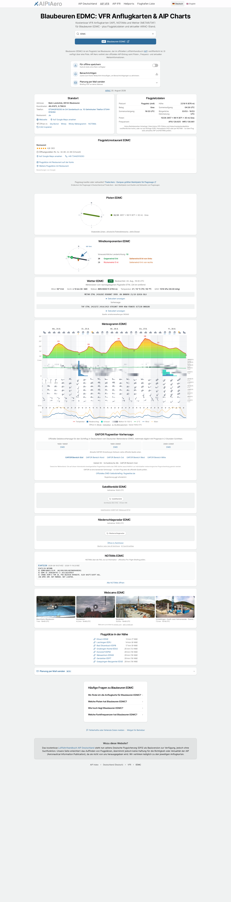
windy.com (118, 625)
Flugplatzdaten (156, 98)
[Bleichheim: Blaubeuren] (55, 607)
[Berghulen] (135, 607)
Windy (63, 124)
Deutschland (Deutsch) (113, 764)
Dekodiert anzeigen (116, 298)
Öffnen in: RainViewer (115, 543)
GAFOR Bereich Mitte (156, 457)
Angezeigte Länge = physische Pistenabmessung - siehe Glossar (115, 232)
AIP (145, 51)
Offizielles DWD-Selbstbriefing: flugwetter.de (115, 473)
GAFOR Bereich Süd (74, 457)
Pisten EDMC (115, 197)
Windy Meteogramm (77, 124)
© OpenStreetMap (127, 546)
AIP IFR (116, 3)
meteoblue (107, 425)
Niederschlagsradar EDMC (115, 519)
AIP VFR (104, 3)
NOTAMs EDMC (115, 555)
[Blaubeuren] (95, 607)
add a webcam (128, 625)
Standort (74, 98)
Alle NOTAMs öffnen (115, 582)
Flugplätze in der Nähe (116, 634)
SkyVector (54, 124)
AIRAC (108, 90)
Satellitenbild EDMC (115, 486)
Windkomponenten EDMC (115, 241)
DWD (62, 447)
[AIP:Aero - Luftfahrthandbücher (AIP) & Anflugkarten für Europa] (48, 4)
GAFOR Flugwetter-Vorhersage (115, 434)
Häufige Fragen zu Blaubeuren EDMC (112, 687)
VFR (129, 764)
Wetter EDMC (96, 281)
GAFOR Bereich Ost (115, 457)
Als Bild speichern (121, 425)
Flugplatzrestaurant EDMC (115, 140)
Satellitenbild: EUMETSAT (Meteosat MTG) (115, 510)
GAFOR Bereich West (136, 457)
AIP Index (94, 764)
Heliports (129, 3)
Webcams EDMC (115, 592)
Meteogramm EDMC (115, 324)
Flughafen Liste (146, 3)
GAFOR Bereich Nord (95, 457)
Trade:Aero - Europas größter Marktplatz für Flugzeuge (129, 182)
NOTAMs (92, 124)
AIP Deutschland (87, 3)
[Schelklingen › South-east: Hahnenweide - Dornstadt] (175, 607)
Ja (50, 115)
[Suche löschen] (153, 34)
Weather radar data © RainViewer (108, 546)
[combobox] (115, 34)
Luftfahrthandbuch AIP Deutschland (76, 747)
